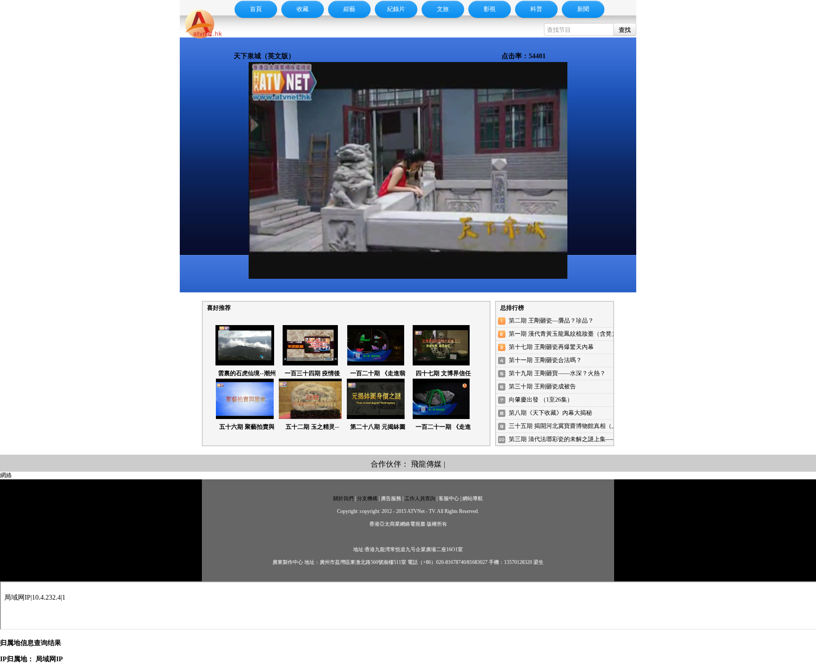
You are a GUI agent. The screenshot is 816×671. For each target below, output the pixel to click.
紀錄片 (396, 9)
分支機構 (367, 498)
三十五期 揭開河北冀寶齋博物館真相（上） (566, 426)
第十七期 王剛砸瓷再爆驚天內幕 (551, 347)
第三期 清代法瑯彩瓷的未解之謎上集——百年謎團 (575, 439)
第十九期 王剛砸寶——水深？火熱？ (557, 373)
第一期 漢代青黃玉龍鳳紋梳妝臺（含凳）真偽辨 (572, 334)
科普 (536, 9)
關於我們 (343, 498)
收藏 (303, 9)
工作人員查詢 (420, 498)
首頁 (256, 9)
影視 (490, 9)
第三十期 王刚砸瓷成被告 (542, 386)
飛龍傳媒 (426, 464)
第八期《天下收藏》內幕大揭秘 (550, 413)
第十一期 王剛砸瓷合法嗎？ (545, 360)
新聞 (583, 9)
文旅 (443, 9)
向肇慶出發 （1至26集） (541, 399)
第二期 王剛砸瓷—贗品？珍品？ (551, 320)
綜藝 (349, 9)
